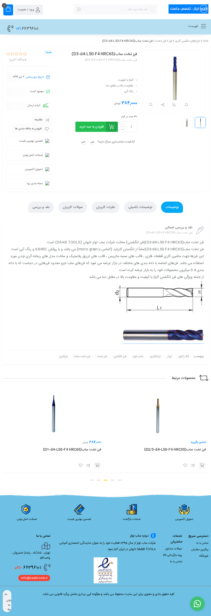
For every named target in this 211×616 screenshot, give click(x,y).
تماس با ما (202, 590)
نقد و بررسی (40, 207)
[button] (119, 527)
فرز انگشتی (120, 356)
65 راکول (183, 356)
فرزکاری (63, 356)
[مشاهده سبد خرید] (8, 9)
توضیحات (172, 207)
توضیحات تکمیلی (140, 207)
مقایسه (38, 119)
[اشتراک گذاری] (162, 104)
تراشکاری (155, 356)
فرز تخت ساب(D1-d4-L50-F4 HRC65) (177, 449)
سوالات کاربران (73, 207)
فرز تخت (160, 40)
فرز (170, 40)
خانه (205, 40)
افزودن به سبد (202, 465)
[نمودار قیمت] (174, 104)
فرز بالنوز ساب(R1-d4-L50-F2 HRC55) (72, 497)
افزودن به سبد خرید (91, 126)
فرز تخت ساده (82, 356)
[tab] (172, 207)
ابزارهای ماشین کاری (187, 40)
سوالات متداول (173, 596)
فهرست (193, 26)
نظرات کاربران (105, 207)
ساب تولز (138, 356)
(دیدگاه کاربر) (18, 60)
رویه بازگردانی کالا (172, 603)
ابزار (169, 356)
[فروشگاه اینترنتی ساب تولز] (185, 9)
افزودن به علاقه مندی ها (28, 128)
